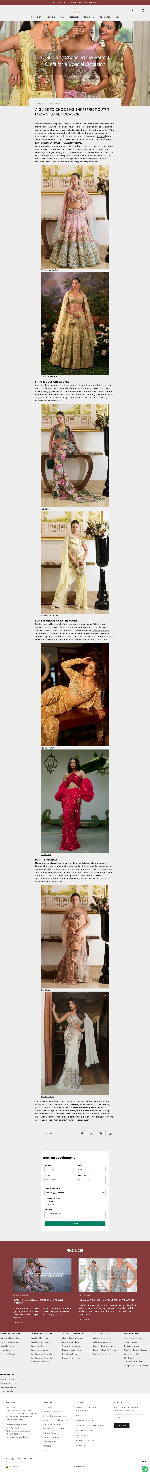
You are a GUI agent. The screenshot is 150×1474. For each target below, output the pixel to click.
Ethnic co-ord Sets (131, 1354)
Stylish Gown (129, 1358)
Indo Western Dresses (133, 1362)
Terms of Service (51, 1437)
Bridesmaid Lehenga (39, 1350)
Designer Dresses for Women (136, 1366)
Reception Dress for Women (104, 1350)
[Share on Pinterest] (100, 1133)
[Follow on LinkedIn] (31, 1459)
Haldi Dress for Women (102, 1342)
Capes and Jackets (8, 1387)
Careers (47, 1446)
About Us (47, 1407)
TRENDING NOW (88, 17)
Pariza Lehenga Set (49, 376)
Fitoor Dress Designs (70, 1354)
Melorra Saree (47, 1096)
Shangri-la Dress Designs (72, 1338)
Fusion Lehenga (130, 1342)
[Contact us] (145, 1469)
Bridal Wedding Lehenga (41, 1342)
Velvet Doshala (6, 1391)
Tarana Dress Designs (71, 1346)
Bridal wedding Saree (39, 1338)
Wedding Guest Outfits (53, 1428)
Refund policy (49, 1441)
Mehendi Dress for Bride (102, 1338)
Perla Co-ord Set (48, 748)
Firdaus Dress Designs (71, 1358)
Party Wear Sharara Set (40, 1362)
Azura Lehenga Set (49, 270)
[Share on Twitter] (91, 1133)
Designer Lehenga (131, 1346)
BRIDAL (62, 17)
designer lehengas (100, 630)
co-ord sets (40, 633)
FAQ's (46, 1450)
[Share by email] (110, 1133)
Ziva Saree (45, 990)
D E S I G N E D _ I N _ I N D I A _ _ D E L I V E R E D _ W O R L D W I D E (75, 2)
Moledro (101, 136)
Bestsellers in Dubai (52, 1424)
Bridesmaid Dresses (39, 1346)
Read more (18, 1322)
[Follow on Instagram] (13, 1459)
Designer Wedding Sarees (10, 1342)
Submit (75, 1224)
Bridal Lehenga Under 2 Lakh (42, 1354)
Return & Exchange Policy (55, 1416)
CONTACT (117, 17)
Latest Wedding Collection (11, 1338)
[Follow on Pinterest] (19, 1459)
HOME (30, 17)
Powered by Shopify (86, 1467)
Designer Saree (84, 1295)
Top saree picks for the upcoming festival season (106, 1299)
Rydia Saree (46, 509)
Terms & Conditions (52, 1411)
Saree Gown (5, 1350)
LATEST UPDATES (104, 17)
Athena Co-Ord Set (50, 615)
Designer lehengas (55, 152)
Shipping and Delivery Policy (56, 1420)
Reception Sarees (7, 1354)
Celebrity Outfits (7, 1346)
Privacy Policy (49, 1433)
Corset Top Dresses (8, 1379)
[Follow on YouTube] (25, 1459)
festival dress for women (103, 1354)
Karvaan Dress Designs (71, 1350)
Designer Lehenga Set (21, 1295)
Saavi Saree (46, 854)
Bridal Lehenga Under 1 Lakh (42, 1358)
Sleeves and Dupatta (9, 1383)
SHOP (39, 17)
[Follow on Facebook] (7, 1459)
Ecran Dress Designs (70, 1342)
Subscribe (121, 1425)
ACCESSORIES (74, 17)
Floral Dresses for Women (134, 1338)
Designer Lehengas (54, 104)
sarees (72, 152)
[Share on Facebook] (82, 1133)
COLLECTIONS (50, 17)
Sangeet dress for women (103, 1346)
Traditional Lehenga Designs (135, 1350)
